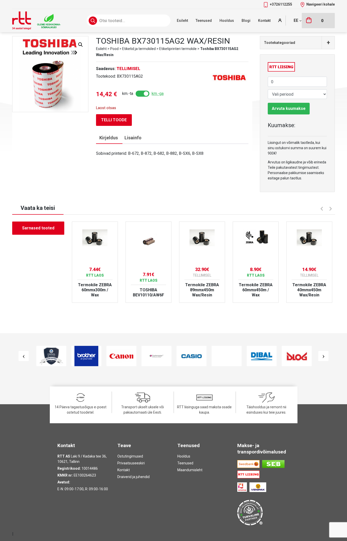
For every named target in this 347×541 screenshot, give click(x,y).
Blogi (246, 21)
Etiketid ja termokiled (139, 49)
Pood (114, 49)
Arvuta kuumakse (289, 108)
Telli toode (114, 119)
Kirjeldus (108, 137)
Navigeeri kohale (320, 4)
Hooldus (226, 21)
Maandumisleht (189, 470)
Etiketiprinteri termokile (178, 49)
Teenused (204, 21)
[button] (80, 44)
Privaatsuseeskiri (131, 463)
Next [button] (331, 209)
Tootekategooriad (297, 42)
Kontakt (264, 21)
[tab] (108, 138)
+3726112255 (281, 4)
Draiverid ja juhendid (133, 477)
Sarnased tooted (38, 228)
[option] (95, 262)
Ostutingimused (130, 456)
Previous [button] (321, 208)
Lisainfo (132, 137)
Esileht (182, 21)
